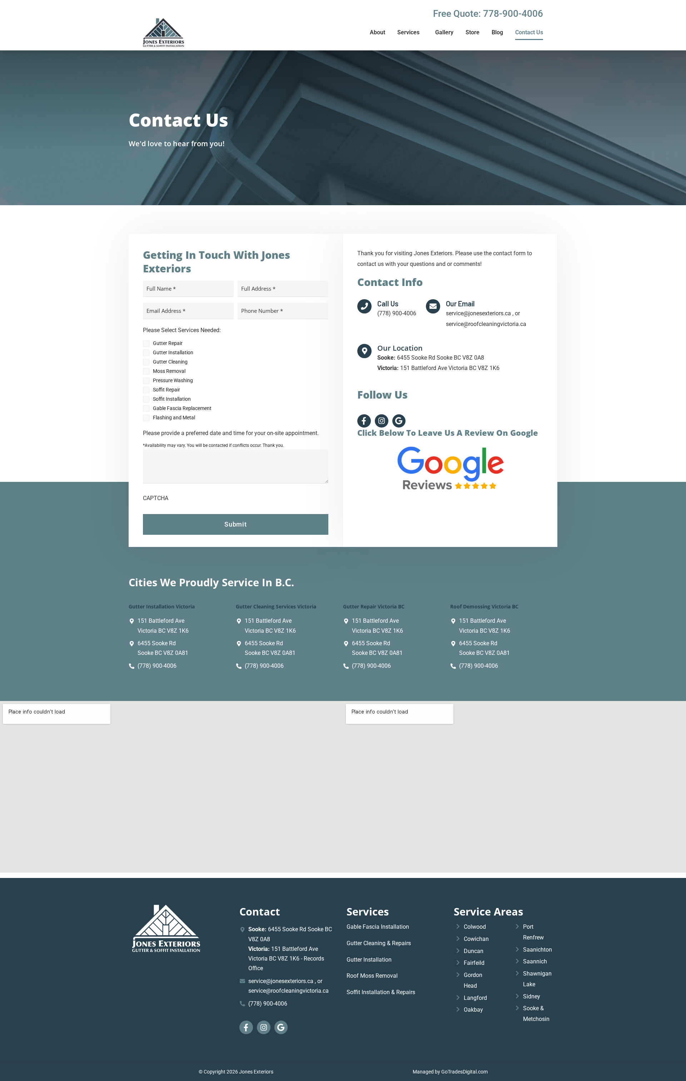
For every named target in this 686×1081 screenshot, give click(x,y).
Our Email (460, 303)
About (377, 32)
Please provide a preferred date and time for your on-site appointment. (231, 433)
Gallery (444, 32)
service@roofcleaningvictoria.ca (288, 990)
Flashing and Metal (174, 417)
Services (408, 32)
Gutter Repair (168, 343)
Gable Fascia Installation (378, 926)
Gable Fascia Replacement (182, 408)
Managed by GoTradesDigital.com (450, 1072)
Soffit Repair (166, 390)
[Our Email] (433, 306)
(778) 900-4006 (157, 665)
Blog (497, 32)
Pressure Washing (173, 380)
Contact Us (529, 32)
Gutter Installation (173, 352)
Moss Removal (169, 371)
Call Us (387, 303)
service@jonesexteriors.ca (281, 981)
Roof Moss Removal (372, 975)
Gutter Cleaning (170, 362)
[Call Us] (364, 306)
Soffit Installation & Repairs (381, 992)
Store (472, 32)
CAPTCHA (155, 498)
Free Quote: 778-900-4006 (488, 13)
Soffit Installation (172, 399)
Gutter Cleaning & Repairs (379, 943)
